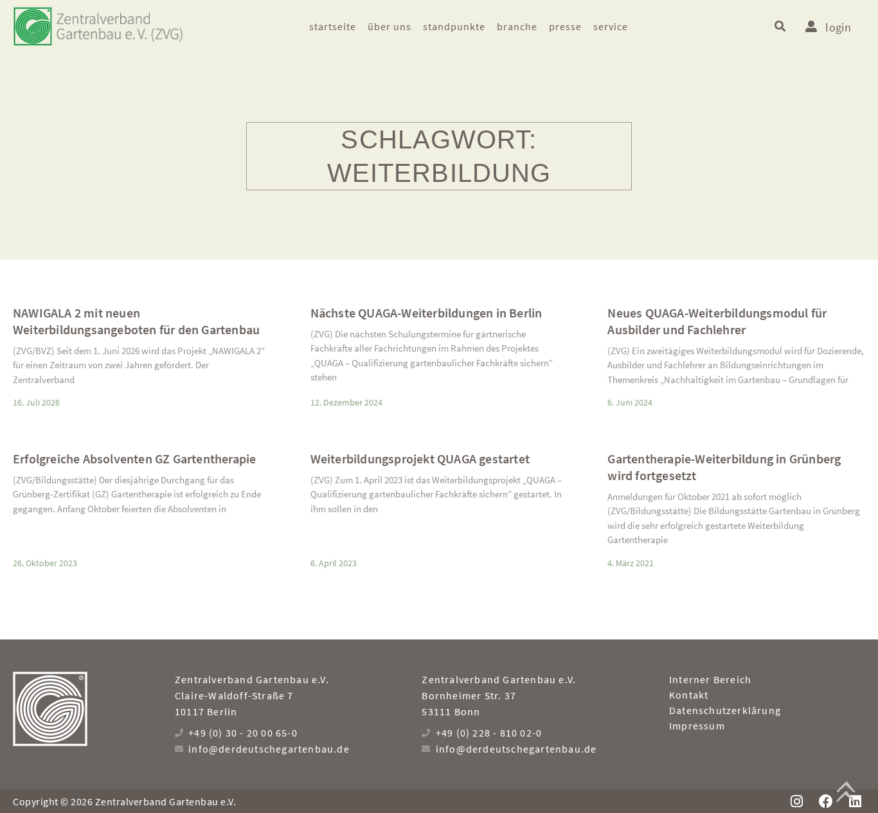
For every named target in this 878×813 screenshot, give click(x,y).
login (838, 27)
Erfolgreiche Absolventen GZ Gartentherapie (134, 459)
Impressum (697, 725)
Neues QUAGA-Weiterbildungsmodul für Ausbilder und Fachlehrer (717, 321)
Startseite (332, 26)
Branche (517, 26)
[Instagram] (797, 801)
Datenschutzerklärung (725, 710)
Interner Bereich (710, 679)
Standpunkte (454, 26)
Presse (565, 26)
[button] (780, 26)
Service (610, 26)
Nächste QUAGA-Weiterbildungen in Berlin (426, 313)
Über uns (389, 26)
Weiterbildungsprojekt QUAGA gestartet (420, 459)
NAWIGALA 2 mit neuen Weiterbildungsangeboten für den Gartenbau (136, 321)
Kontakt (688, 694)
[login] (811, 26)
